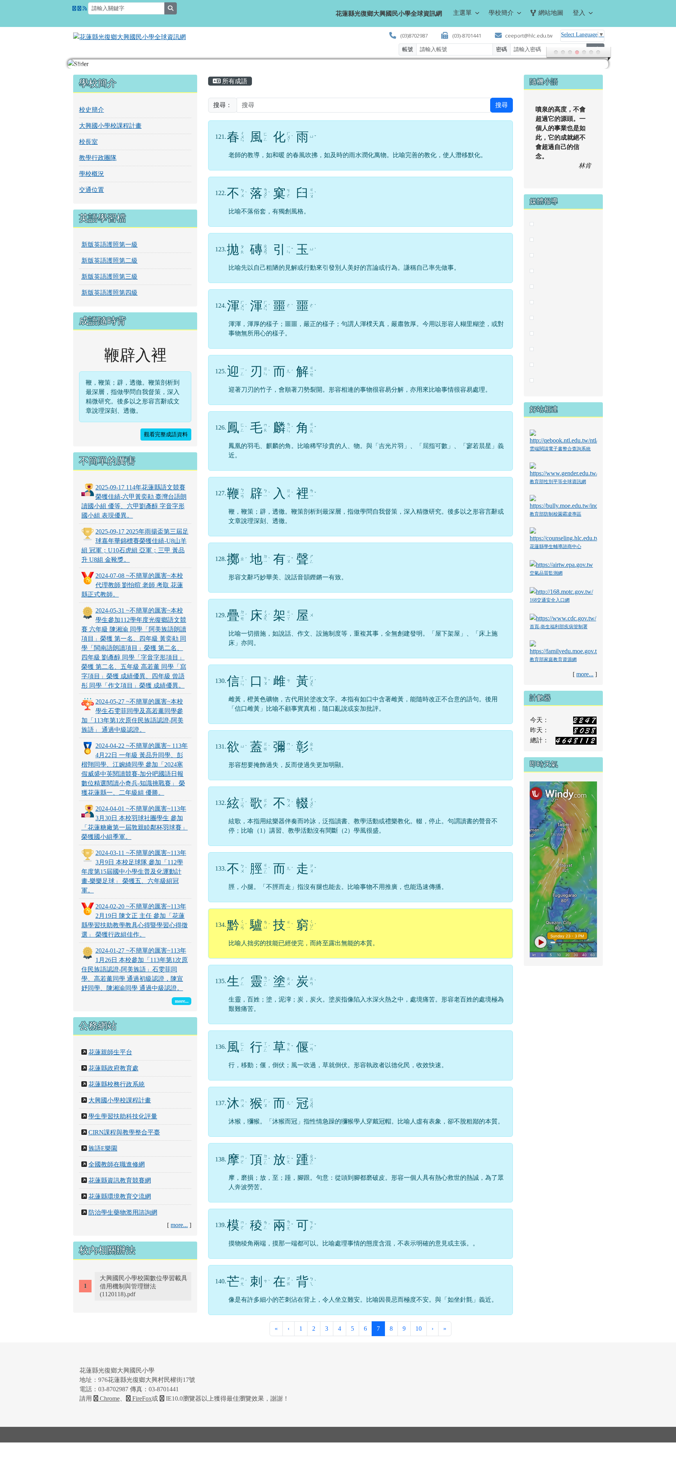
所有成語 (234, 81)
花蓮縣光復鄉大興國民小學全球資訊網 (389, 13)
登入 (579, 12)
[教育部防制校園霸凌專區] (563, 501)
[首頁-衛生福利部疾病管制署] (563, 618)
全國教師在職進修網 (116, 1164)
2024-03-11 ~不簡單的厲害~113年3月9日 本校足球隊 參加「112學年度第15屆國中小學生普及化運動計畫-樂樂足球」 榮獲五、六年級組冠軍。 (133, 871)
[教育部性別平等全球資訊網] (563, 469)
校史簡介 (91, 109)
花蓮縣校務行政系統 (116, 1084)
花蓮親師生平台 (110, 1052)
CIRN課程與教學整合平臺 (124, 1132)
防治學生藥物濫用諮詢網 (122, 1212)
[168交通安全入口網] (561, 591)
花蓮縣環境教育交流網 (119, 1196)
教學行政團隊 (98, 157)
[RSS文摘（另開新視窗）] (85, 8)
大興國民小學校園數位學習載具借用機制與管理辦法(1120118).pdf (143, 1286)
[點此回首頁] (338, 64)
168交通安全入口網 (550, 600)
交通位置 (91, 189)
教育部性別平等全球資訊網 (558, 481)
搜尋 (501, 105)
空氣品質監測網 (546, 573)
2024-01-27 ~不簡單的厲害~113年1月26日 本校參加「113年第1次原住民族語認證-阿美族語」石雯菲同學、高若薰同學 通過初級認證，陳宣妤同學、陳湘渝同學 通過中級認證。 (134, 969)
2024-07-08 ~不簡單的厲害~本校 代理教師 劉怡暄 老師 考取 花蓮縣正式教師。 (132, 585)
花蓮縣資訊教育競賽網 (119, 1180)
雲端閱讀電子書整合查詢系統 (560, 449)
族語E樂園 (102, 1148)
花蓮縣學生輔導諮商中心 (555, 546)
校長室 (88, 141)
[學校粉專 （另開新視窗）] (74, 8)
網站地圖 (550, 12)
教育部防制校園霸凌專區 (555, 514)
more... (179, 1225)
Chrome (109, 1398)
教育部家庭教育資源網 (553, 659)
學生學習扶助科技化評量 (122, 1116)
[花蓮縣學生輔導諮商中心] (563, 534)
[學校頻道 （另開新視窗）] (79, 8)
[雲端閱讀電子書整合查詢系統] (563, 437)
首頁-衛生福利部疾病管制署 (559, 626)
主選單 (462, 12)
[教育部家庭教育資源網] (563, 647)
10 (418, 1328)
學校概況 (91, 173)
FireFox (141, 1398)
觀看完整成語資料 (166, 434)
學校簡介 (501, 12)
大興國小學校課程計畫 (110, 125)
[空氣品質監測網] (561, 564)
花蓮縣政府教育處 (113, 1068)
